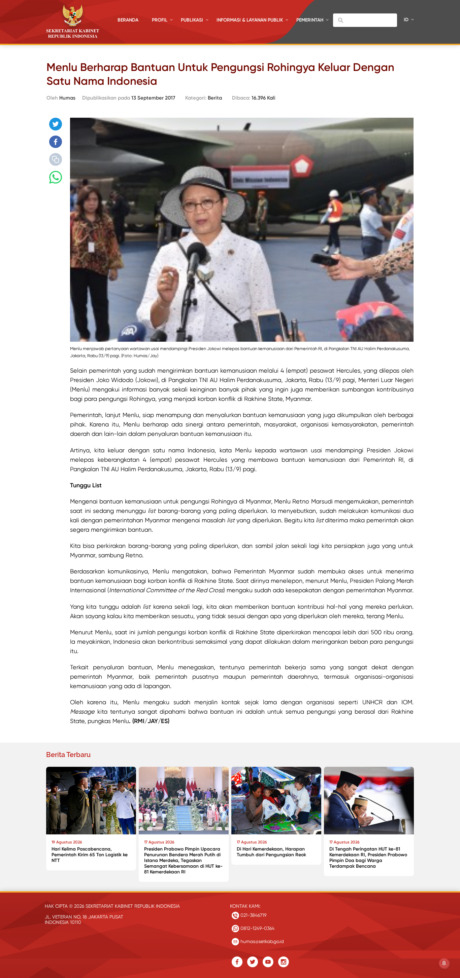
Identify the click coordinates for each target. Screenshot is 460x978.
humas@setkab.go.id (261, 941)
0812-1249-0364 (256, 928)
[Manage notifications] (444, 963)
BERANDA (128, 20)
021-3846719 (252, 915)
